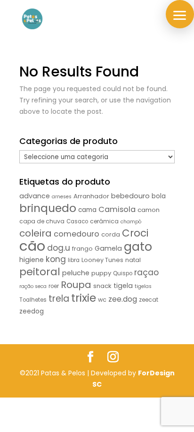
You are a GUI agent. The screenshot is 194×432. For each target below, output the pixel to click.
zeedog (31, 311)
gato (138, 246)
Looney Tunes (102, 260)
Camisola (117, 209)
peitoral (39, 271)
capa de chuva (42, 221)
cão (32, 245)
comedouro (76, 234)
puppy (101, 273)
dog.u (58, 248)
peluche (75, 273)
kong (56, 259)
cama (87, 209)
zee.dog (122, 299)
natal (133, 260)
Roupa (76, 284)
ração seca (33, 286)
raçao (146, 272)
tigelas (143, 286)
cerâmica (104, 221)
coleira (35, 233)
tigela (123, 285)
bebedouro (130, 196)
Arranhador (91, 196)
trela (58, 298)
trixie (83, 297)
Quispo (122, 273)
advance (34, 196)
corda (110, 234)
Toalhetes (33, 300)
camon (148, 209)
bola (159, 196)
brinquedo (47, 208)
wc (102, 300)
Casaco (77, 221)
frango (82, 249)
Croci (135, 233)
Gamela (108, 248)
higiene (31, 259)
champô (131, 221)
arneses (62, 196)
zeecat (148, 300)
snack (102, 285)
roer (53, 286)
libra (74, 260)
